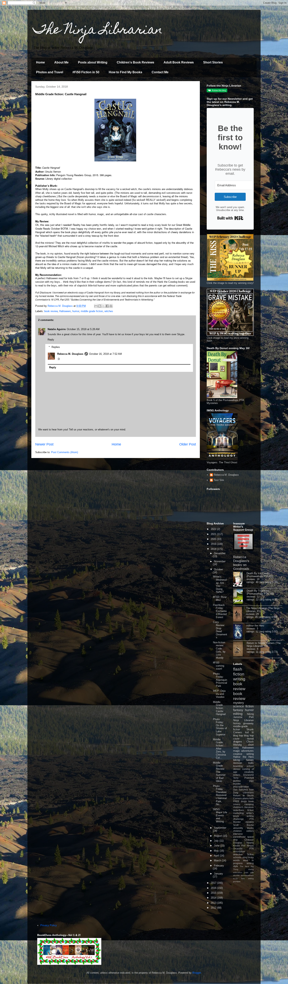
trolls (251, 762)
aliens (245, 798)
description (239, 851)
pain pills (249, 872)
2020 (214, 539)
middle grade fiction (92, 311)
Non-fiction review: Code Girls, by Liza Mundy (219, 650)
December (220, 553)
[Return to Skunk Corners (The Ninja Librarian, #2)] (240, 649)
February (219, 865)
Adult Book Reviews (179, 62)
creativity (249, 772)
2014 (214, 897)
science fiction (243, 706)
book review (51, 311)
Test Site (219, 480)
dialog (251, 869)
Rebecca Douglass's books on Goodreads (241, 563)
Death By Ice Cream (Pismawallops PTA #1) (259, 575)
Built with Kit (230, 218)
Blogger (196, 972)
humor (75, 311)
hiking (250, 713)
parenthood (239, 837)
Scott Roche (243, 825)
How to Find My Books (125, 72)
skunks (236, 875)
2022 (214, 529)
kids (251, 798)
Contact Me (160, 72)
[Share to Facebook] (107, 306)
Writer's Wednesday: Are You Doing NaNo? (219, 584)
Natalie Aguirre (57, 329)
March (218, 860)
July (216, 840)
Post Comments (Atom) (64, 452)
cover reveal (243, 738)
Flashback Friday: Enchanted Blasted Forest (220, 611)
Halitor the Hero (255, 625)
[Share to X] (103, 306)
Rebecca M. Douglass (70, 353)
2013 (214, 902)
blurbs (250, 828)
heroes (250, 760)
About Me (61, 62)
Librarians (248, 792)
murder (237, 783)
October (218, 569)
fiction (250, 810)
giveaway (248, 723)
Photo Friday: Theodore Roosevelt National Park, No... (220, 795)
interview (238, 834)
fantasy (238, 710)
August (218, 835)
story (244, 857)
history (237, 723)
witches (108, 311)
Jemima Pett (243, 717)
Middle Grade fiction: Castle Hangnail (219, 708)
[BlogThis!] (100, 306)
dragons (237, 741)
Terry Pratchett (243, 778)
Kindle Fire (239, 845)
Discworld (248, 775)
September (220, 827)
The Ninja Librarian (98, 30)
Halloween (65, 311)
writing (239, 679)
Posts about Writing (92, 62)
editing (238, 713)
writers (236, 775)
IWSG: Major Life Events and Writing (220, 815)
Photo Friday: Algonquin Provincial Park (220, 679)
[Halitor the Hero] (239, 631)
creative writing (243, 753)
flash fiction (238, 671)
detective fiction (243, 854)
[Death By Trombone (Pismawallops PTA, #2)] (240, 597)
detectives (238, 810)
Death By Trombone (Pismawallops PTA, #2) (260, 592)
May (217, 850)
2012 (214, 907)
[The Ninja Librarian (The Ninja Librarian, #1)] (239, 614)
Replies (56, 347)
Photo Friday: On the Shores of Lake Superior (220, 727)
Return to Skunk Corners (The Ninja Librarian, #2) (264, 644)
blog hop (249, 735)
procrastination (241, 786)
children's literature (243, 807)
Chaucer (249, 839)
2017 (214, 882)
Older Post (187, 444)
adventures (247, 750)
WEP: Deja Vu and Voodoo (219, 693)
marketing (238, 813)
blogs (244, 801)
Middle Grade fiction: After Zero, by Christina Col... (219, 748)
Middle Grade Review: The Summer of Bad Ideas (219, 772)
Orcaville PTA (243, 848)
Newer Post (44, 444)
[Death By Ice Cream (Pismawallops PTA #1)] (239, 579)
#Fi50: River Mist (220, 599)
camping (249, 804)
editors (250, 831)
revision (237, 762)
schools (237, 857)
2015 (214, 892)
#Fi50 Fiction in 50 (85, 72)
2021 (214, 534)
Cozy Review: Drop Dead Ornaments (220, 630)
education (237, 872)
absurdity (238, 828)
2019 (214, 543)
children (237, 831)
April (217, 855)
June (217, 845)
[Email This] (96, 306)
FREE (236, 801)
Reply (51, 339)
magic (236, 750)
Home (40, 62)
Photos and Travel (49, 72)
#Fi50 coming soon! (218, 665)
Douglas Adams (243, 842)
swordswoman (247, 875)
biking (236, 760)
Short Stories (213, 62)
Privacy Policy (48, 925)
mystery (238, 702)
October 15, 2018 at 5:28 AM (83, 329)
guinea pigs (243, 780)
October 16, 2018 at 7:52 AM (105, 353)
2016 (214, 887)
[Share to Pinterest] (111, 306)
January (218, 873)
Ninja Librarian (243, 720)
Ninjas (250, 845)
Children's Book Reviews (135, 62)
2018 (214, 549)
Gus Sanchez (240, 789)
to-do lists (239, 878)
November (220, 561)
